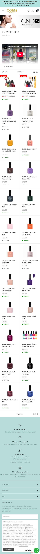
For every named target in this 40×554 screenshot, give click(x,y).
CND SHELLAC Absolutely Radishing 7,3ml (9, 121)
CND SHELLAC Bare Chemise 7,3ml (8, 289)
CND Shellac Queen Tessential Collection (29, 92)
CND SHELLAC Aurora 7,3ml (9, 234)
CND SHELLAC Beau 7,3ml (8, 317)
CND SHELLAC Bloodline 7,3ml (10, 401)
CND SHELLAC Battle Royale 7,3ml (29, 289)
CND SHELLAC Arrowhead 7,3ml (7, 178)
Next (34, 414)
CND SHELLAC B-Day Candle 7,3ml (28, 234)
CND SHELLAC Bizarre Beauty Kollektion (29, 345)
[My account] (32, 11)
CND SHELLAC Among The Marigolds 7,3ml (9, 150)
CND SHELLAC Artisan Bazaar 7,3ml (29, 178)
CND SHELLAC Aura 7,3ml (28, 206)
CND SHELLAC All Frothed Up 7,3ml (27, 120)
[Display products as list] (37, 72)
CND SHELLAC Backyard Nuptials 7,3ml (30, 261)
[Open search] (29, 11)
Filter (6, 72)
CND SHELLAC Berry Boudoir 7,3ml (8, 345)
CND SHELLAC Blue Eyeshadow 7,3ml (28, 401)
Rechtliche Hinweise (23, 545)
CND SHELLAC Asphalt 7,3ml (9, 206)
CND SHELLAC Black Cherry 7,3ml (8, 373)
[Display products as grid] (34, 72)
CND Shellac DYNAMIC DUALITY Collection (9, 92)
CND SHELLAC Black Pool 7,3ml (28, 373)
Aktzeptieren (8, 549)
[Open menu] (3, 11)
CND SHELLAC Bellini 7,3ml (29, 317)
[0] (36, 11)
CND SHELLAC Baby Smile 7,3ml (8, 261)
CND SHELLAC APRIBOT (29, 149)
